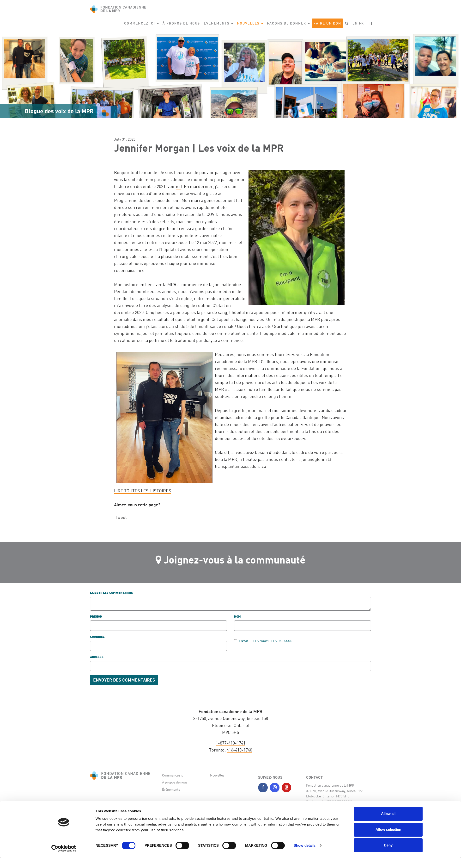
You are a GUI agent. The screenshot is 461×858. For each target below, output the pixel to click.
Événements (171, 789)
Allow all (388, 814)
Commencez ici (173, 775)
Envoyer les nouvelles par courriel (269, 641)
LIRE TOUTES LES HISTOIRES (142, 490)
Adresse (96, 657)
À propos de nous (181, 23)
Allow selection (388, 829)
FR (361, 23)
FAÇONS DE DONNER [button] (287, 23)
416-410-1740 (239, 749)
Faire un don (327, 23)
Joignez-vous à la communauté (234, 559)
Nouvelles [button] (249, 23)
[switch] (182, 845)
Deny (388, 845)
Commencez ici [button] (140, 23)
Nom (237, 616)
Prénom (96, 616)
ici (178, 186)
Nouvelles (217, 775)
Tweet (121, 517)
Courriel (97, 637)
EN (355, 23)
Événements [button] (217, 23)
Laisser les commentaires (111, 593)
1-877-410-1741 (230, 742)
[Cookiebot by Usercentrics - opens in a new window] (64, 848)
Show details (304, 845)
